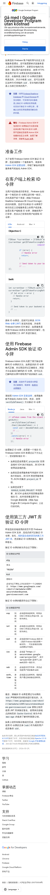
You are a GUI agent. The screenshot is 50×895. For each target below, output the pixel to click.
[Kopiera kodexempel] (42, 237)
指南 (4, 763)
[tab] (10, 224)
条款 (4, 882)
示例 (4, 771)
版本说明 (6, 829)
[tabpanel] (25, 273)
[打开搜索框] (27, 3)
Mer (31, 224)
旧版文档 (6, 837)
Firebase (5, 863)
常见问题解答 (7, 833)
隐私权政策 (13, 882)
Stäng (25, 42)
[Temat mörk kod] (38, 237)
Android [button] (20, 224)
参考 (4, 767)
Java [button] (22, 409)
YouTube (5, 804)
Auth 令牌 (29, 139)
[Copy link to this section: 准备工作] (25, 152)
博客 (4, 791)
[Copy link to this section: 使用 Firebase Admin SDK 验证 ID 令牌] (16, 354)
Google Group (8, 824)
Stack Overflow (8, 820)
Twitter (5, 800)
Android (5, 854)
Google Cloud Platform (11, 867)
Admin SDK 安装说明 (22, 395)
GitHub (5, 780)
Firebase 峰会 (7, 796)
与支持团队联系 (8, 816)
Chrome (5, 858)
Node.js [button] (11, 409)
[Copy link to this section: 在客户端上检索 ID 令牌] (16, 184)
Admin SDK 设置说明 (15, 165)
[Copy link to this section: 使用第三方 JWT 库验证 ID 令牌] (31, 522)
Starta (25, 49)
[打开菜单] (4, 3)
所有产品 (6, 871)
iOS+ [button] (10, 224)
